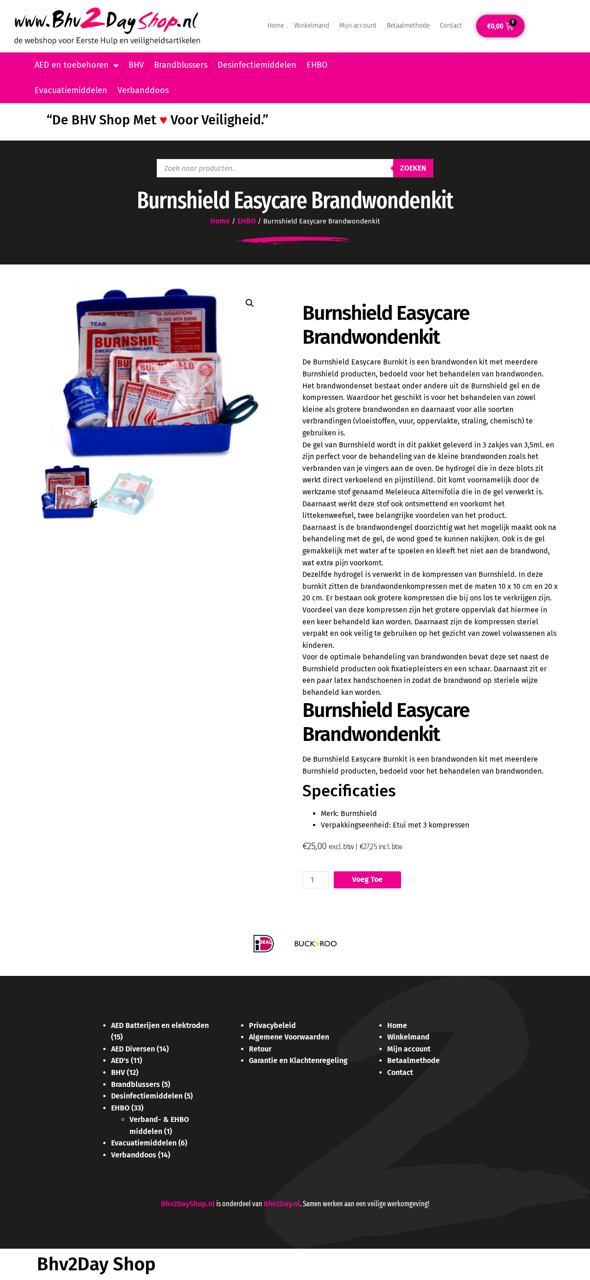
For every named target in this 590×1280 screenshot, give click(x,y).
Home (275, 25)
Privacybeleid (272, 1025)
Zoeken (413, 168)
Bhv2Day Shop (96, 1264)
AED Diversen (133, 1049)
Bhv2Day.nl (282, 1203)
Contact (451, 25)
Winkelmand (311, 25)
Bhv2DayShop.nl (188, 1203)
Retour (260, 1049)
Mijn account (358, 25)
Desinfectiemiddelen (257, 65)
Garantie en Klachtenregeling (298, 1060)
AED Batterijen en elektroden (160, 1025)
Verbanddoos (143, 90)
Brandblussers (180, 65)
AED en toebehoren (72, 65)
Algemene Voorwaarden (289, 1037)
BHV (136, 65)
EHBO (317, 65)
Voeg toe (367, 879)
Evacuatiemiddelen (71, 90)
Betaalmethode (408, 25)
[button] (250, 303)
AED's (120, 1060)
